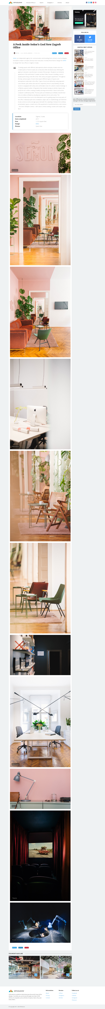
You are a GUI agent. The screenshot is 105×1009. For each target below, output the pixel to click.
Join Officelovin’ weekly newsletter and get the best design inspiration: (84, 100)
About (67, 2)
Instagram (74, 998)
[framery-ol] (84, 19)
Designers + (50, 2)
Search (41, 2)
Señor (15, 58)
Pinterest (74, 1000)
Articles (60, 2)
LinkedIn (74, 995)
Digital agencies (28, 53)
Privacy (48, 995)
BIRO (64, 60)
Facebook (74, 993)
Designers (61, 995)
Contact (48, 998)
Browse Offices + (31, 2)
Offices (61, 993)
